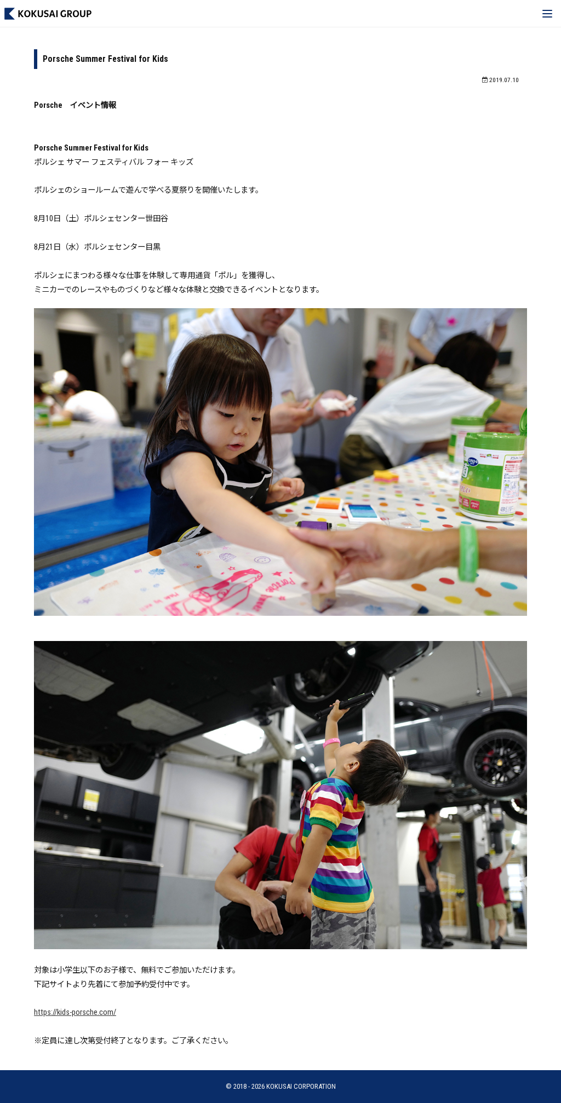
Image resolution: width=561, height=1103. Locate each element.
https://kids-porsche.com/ (75, 1012)
